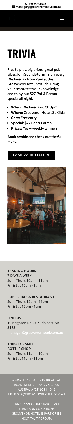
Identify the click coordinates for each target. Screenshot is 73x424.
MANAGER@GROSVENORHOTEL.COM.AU (36, 394)
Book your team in (31, 155)
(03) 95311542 (37, 3)
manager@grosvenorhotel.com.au (35, 332)
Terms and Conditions (36, 409)
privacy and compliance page (36, 404)
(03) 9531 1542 (44, 389)
